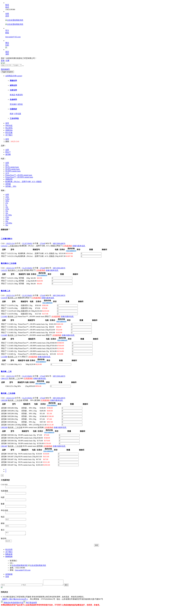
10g (6, 207)
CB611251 (5, 378)
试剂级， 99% (10, 186)
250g (7, 209)
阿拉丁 (8, 152)
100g (7, 197)
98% (7, 165)
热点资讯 (9, 128)
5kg (6, 225)
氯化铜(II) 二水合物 (8, 263)
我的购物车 (5, 69)
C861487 (4, 446)
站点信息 (9, 549)
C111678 (4, 298)
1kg (6, 213)
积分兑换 (9, 133)
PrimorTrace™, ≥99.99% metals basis (18, 175)
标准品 (12, 95)
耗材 (11, 114)
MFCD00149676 (59, 243)
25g (6, 203)
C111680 (4, 357)
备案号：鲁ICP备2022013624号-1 (15, 599)
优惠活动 (9, 130)
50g (6, 211)
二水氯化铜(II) (6, 239)
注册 (7, 61)
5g (6, 205)
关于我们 (9, 135)
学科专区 (9, 126)
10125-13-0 (10, 243)
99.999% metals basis (13, 171)
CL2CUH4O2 (27, 243)
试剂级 (8, 184)
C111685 (4, 335)
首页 (7, 123)
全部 (7, 150)
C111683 (4, 316)
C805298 (4, 400)
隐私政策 (9, 554)
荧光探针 (13, 104)
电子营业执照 (31, 603)
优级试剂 (9, 179)
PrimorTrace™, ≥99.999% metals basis (19, 177)
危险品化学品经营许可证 (13, 603)
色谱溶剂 (19, 95)
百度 (7, 577)
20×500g (8, 215)
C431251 (4, 270)
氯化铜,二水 (5, 291)
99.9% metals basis (12, 167)
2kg (6, 221)
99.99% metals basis (12, 169)
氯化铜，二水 (6, 371)
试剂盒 (20, 104)
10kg (7, 219)
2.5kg (7, 199)
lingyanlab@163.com (13, 37)
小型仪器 (17, 114)
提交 (66, 585)
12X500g (8, 223)
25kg (7, 217)
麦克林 (8, 154)
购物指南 (9, 556)
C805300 (4, 427)
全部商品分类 (13, 76)
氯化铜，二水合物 (8, 393)
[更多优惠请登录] (71, 251)
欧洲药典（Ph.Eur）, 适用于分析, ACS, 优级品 (23, 182)
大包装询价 (67, 246)
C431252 (4, 246)
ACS (7, 173)
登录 (2, 61)
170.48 (42, 243)
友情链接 (9, 574)
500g (7, 201)
